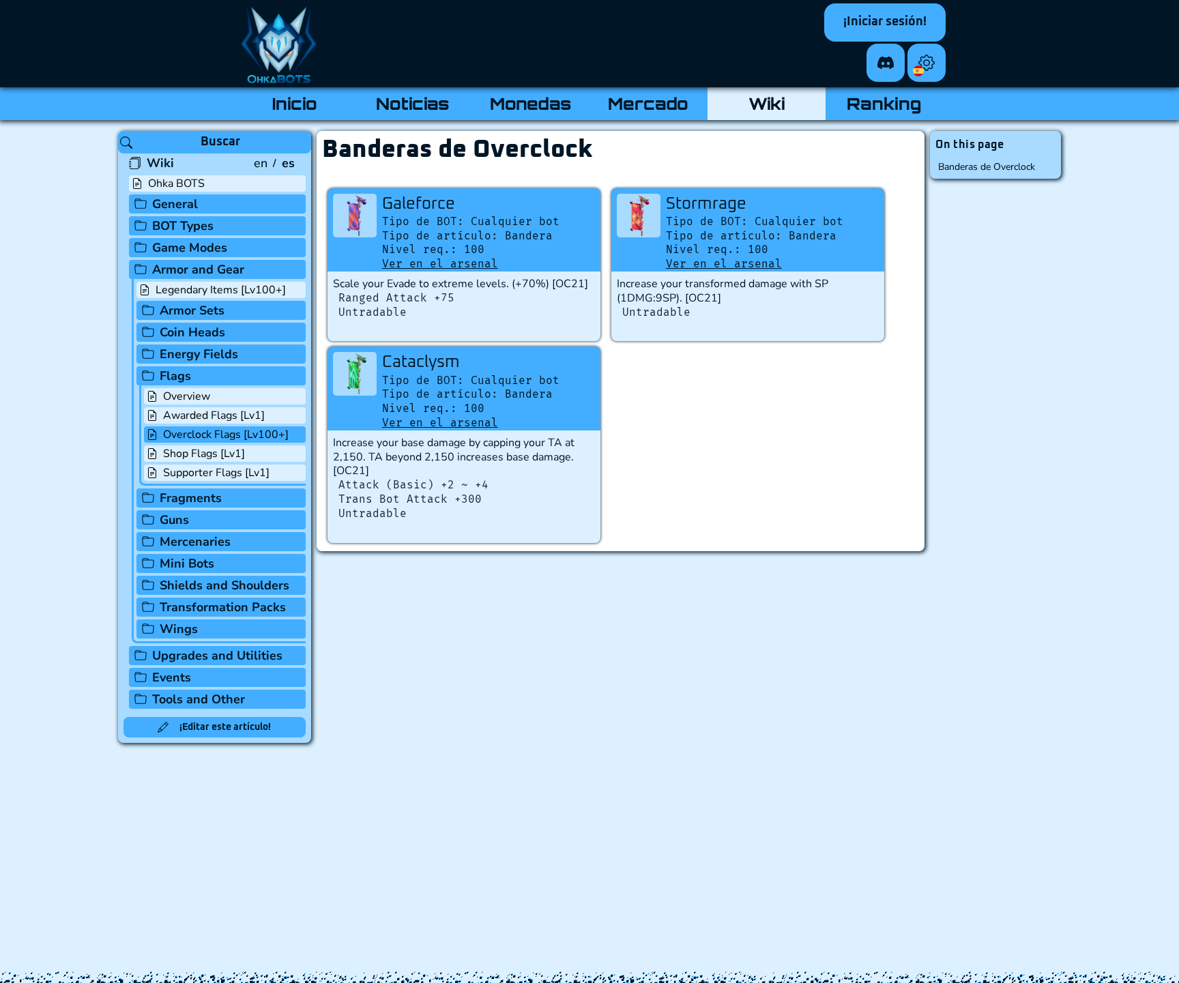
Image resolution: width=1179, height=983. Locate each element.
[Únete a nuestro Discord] (886, 63)
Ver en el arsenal (440, 263)
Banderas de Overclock (986, 166)
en (260, 163)
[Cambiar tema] (926, 63)
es (288, 163)
